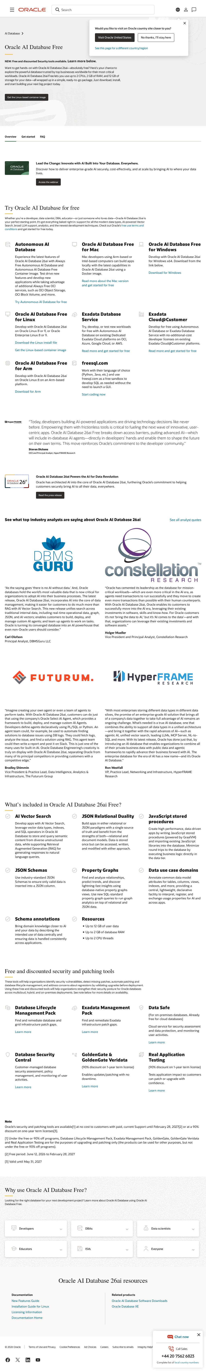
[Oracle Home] (32, 9)
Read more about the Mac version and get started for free (105, 283)
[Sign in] (185, 9)
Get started (28, 136)
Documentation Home (27, 1318)
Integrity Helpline (147, 1346)
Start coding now (93, 394)
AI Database (12, 33)
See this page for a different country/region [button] (121, 48)
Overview (10, 136)
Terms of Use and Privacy (42, 1346)
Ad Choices (90, 1346)
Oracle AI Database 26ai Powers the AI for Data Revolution (77, 476)
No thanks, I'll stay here (156, 37)
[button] (12, 9)
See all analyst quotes (185, 520)
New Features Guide (25, 1301)
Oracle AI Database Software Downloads (139, 1301)
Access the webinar (48, 182)
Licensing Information (27, 1312)
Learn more (23, 1032)
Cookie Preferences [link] (70, 1346)
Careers (104, 1346)
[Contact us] (194, 9)
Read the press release (50, 495)
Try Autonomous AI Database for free (41, 302)
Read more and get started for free (106, 351)
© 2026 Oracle (13, 1346)
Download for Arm (28, 391)
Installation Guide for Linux (30, 1306)
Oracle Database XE (125, 1306)
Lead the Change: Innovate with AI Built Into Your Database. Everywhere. (87, 163)
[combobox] (103, 10)
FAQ (42, 136)
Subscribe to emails (123, 1346)
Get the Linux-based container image (26, 97)
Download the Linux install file (36, 342)
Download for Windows (165, 273)
